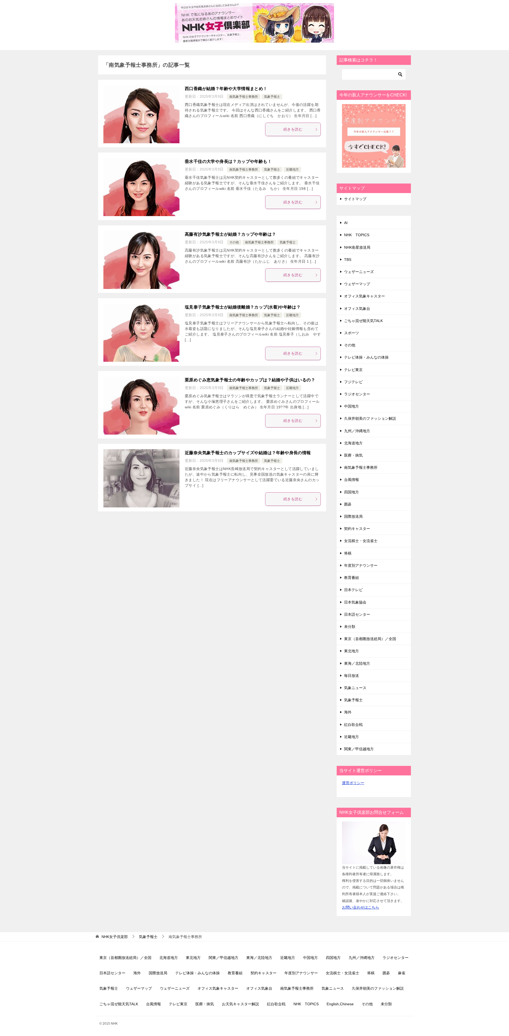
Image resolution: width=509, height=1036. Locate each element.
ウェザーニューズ (359, 272)
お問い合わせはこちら (360, 907)
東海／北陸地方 (357, 663)
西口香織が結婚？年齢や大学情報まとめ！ (226, 88)
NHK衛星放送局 (357, 247)
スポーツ (351, 333)
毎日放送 (351, 675)
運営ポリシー (353, 783)
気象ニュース (355, 688)
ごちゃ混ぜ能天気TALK (363, 321)
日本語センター (357, 614)
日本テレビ (353, 590)
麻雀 (401, 973)
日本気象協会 (355, 602)
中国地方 (351, 406)
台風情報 (351, 479)
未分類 (349, 626)
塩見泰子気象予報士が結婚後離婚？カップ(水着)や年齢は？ (243, 307)
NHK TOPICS (356, 235)
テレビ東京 (353, 370)
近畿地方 (292, 169)
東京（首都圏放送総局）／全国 (370, 639)
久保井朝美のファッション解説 (370, 418)
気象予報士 (272, 97)
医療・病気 (353, 455)
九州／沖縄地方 (357, 431)
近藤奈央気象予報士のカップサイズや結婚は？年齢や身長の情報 (248, 452)
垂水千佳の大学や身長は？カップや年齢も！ (228, 161)
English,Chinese (340, 1004)
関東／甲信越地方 (359, 749)
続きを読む (292, 129)
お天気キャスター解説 (240, 1004)
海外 (348, 712)
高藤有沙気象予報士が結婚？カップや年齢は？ (230, 234)
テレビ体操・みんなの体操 (366, 357)
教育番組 (351, 577)
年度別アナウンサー (361, 565)
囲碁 (348, 504)
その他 (234, 242)
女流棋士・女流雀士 (361, 541)
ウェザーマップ (357, 284)
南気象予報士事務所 (243, 97)
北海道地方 (353, 443)
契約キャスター (357, 528)
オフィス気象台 (357, 308)
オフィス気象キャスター (364, 296)
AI (346, 223)
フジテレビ (353, 382)
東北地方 (351, 651)
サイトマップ (355, 199)
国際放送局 (353, 516)
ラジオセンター (357, 394)
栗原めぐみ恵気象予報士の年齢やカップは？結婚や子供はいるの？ (250, 380)
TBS (347, 259)
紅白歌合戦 (353, 724)
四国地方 (351, 492)
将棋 (348, 553)
